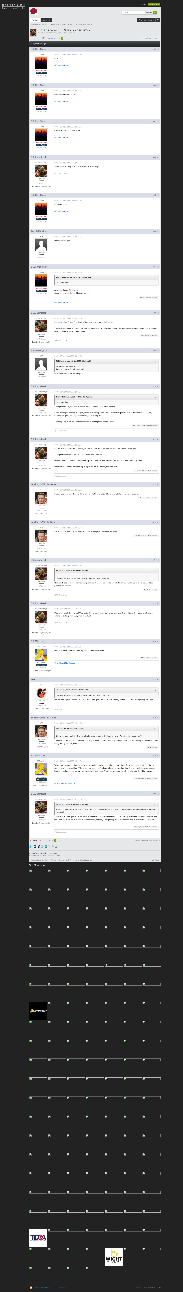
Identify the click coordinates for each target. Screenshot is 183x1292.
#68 (155, 313)
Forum (13, 53)
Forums (35, 20)
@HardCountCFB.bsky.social (65, 663)
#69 (155, 351)
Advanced (158, 12)
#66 (155, 231)
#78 (155, 718)
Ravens (13, 25)
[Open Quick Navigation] (158, 20)
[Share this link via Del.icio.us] (39, 846)
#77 (155, 679)
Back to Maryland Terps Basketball (147, 841)
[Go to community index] (34, 11)
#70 (155, 386)
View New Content (146, 20)
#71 (155, 439)
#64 (155, 157)
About (13, 63)
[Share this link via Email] (49, 846)
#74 (155, 560)
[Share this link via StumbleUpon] (46, 846)
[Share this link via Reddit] (42, 846)
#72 (155, 484)
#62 (155, 85)
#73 (155, 522)
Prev (42, 38)
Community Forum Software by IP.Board (148, 1287)
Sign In (144, 4)
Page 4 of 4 (51, 38)
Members (46, 20)
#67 (155, 267)
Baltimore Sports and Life (39, 860)
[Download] (56, 846)
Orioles (13, 16)
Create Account (154, 4)
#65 (155, 195)
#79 (155, 756)
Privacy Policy (154, 860)
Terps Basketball (13, 35)
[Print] (53, 846)
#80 (155, 794)
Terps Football (13, 44)
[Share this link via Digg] (35, 846)
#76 (155, 641)
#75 (155, 603)
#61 (155, 49)
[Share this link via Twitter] (30, 846)
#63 (155, 121)
